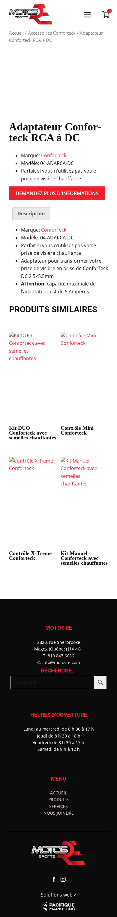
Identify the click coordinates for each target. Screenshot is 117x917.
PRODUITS (58, 799)
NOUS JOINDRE (59, 813)
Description (31, 213)
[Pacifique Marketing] (58, 906)
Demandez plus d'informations (57, 193)
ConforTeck (53, 155)
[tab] (31, 213)
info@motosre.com (61, 662)
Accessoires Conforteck (52, 33)
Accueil (16, 33)
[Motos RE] (31, 15)
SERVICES (58, 806)
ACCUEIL (58, 793)
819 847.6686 (61, 656)
